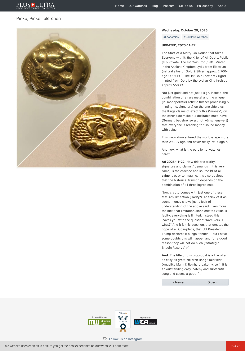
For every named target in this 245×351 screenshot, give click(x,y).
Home (119, 6)
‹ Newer (179, 282)
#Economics (171, 37)
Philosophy (205, 6)
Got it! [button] (235, 346)
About (222, 6)
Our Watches (137, 6)
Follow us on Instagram (126, 339)
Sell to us (186, 6)
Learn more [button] (121, 346)
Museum (169, 6)
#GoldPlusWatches (196, 37)
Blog (154, 6)
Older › (212, 282)
